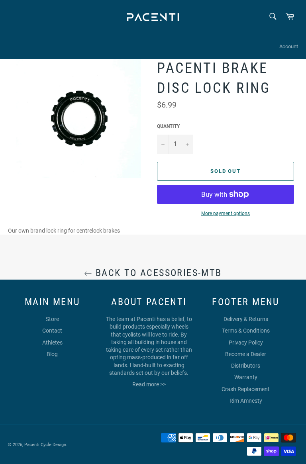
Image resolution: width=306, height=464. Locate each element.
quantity (168, 126)
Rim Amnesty (246, 400)
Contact (52, 330)
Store (52, 319)
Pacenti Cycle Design (45, 444)
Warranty (245, 377)
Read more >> (149, 384)
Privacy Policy (246, 342)
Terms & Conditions (246, 330)
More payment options (225, 213)
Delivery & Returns (246, 319)
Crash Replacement (246, 389)
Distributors (245, 365)
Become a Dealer (245, 354)
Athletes (52, 342)
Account (288, 46)
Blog (52, 354)
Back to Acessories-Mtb (157, 272)
